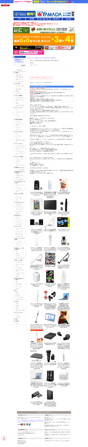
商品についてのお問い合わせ (36, 82)
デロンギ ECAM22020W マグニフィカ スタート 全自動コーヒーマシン (63, 249)
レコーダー (18, 115)
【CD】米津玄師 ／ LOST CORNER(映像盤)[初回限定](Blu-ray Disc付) (63, 326)
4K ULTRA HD (19, 224)
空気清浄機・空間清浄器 (20, 105)
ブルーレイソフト (19, 221)
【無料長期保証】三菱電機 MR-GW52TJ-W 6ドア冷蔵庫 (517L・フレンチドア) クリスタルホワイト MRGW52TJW (50, 195)
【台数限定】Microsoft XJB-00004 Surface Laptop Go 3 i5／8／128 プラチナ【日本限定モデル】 (36, 385)
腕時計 (17, 292)
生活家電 (16, 72)
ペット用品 (18, 255)
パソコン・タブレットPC (20, 145)
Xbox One (17, 213)
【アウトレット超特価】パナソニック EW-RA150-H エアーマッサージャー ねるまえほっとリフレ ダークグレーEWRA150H (36, 366)
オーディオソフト (19, 219)
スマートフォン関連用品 (20, 169)
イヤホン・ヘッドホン (20, 158)
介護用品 (17, 288)
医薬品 (17, 281)
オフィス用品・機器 (19, 179)
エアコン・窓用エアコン (20, 97)
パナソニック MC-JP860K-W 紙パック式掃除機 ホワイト (50, 231)
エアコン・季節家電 (18, 95)
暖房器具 (17, 103)
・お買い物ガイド (18, 60)
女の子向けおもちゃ (19, 236)
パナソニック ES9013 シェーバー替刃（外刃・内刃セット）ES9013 (36, 403)
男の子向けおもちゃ (19, 233)
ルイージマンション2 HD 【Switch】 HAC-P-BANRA (50, 285)
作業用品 (17, 305)
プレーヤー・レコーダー (20, 165)
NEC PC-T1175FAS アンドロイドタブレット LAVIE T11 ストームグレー (50, 326)
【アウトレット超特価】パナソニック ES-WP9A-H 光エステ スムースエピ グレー (50, 249)
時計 (16, 290)
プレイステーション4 (19, 206)
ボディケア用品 (18, 267)
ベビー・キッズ (18, 286)
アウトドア (18, 314)
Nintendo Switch (19, 204)
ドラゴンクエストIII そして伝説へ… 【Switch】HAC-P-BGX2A (36, 213)
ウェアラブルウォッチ (20, 297)
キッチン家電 (17, 83)
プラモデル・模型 (19, 231)
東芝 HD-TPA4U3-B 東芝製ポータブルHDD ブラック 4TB (50, 213)
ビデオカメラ (18, 135)
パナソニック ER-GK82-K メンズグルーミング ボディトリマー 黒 (63, 213)
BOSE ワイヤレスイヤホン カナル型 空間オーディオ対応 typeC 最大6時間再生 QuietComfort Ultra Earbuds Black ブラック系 (50, 306)
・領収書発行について (19, 59)
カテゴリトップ (30, 57)
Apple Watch (18, 294)
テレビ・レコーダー (18, 107)
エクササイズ (18, 245)
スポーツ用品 (18, 316)
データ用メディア (19, 188)
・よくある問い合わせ (19, 61)
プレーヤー (18, 117)
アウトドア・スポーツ (19, 312)
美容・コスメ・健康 (18, 260)
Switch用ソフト (53, 57)
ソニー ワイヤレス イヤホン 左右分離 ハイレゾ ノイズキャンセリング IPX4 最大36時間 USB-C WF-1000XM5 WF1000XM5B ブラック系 (63, 346)
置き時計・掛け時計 (19, 299)
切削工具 (17, 303)
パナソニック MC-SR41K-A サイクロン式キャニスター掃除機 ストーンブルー (63, 266)
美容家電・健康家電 (18, 119)
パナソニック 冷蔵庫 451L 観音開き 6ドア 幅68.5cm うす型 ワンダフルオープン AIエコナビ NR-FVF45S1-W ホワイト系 (63, 286)
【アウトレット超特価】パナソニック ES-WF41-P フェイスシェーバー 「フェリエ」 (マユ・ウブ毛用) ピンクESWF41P (63, 366)
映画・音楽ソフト (18, 215)
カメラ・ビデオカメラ (19, 131)
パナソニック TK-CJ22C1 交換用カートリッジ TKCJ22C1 (36, 285)
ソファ (17, 195)
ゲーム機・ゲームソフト (19, 202)
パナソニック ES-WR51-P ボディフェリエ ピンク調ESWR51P (36, 305)
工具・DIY (17, 301)
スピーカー (18, 160)
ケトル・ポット (18, 93)
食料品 (17, 253)
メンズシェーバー (19, 121)
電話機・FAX (18, 177)
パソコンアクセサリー (20, 151)
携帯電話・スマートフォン (20, 167)
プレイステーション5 (19, 208)
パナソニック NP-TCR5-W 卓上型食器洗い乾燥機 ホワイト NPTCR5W (63, 384)
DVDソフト (18, 217)
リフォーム (18, 323)
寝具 (16, 200)
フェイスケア (18, 127)
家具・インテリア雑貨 (19, 193)
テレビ (17, 109)
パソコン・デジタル (18, 143)
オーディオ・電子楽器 (19, 156)
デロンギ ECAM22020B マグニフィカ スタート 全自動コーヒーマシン (36, 193)
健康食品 (17, 276)
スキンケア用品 (18, 262)
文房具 (16, 318)
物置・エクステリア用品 (20, 310)
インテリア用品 (18, 197)
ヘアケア (17, 129)
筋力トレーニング (19, 243)
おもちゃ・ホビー (18, 226)
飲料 (16, 251)
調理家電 (17, 91)
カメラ (17, 133)
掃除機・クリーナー (19, 79)
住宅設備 (16, 321)
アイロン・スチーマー (20, 81)
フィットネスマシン (19, 241)
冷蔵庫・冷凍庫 (18, 74)
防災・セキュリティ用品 (20, 257)
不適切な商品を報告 (48, 82)
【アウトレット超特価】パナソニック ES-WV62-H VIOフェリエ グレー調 (36, 249)
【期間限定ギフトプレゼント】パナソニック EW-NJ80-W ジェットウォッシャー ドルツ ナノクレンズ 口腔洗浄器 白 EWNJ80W (36, 346)
